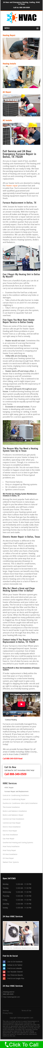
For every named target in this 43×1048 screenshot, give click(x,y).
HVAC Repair (9, 788)
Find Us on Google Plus (15, 978)
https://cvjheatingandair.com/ (11, 997)
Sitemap (6, 1011)
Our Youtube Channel (15, 972)
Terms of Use (26, 1011)
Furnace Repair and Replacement (16, 792)
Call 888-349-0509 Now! (12, 759)
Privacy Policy (8, 1013)
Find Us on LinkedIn (14, 968)
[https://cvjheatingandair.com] (21, 23)
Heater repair (12, 186)
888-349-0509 (24, 7)
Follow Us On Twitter (14, 965)
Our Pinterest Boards (15, 975)
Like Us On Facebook (14, 962)
